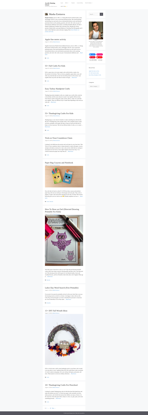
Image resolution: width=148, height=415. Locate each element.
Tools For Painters (88, 2)
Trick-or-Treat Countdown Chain (58, 138)
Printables (49, 302)
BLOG (66, 2)
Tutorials (73, 2)
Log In (62, 2)
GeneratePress (82, 413)
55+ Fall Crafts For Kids (55, 66)
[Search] (101, 14)
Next (54, 408)
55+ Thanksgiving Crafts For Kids (59, 113)
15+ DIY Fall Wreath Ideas (56, 311)
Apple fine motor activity (55, 39)
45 (50, 408)
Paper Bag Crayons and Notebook (59, 163)
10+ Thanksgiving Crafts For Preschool (61, 385)
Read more (74, 77)
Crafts (48, 58)
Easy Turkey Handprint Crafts (57, 89)
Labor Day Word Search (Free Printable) (61, 288)
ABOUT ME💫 (63, 6)
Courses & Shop (80, 2)
